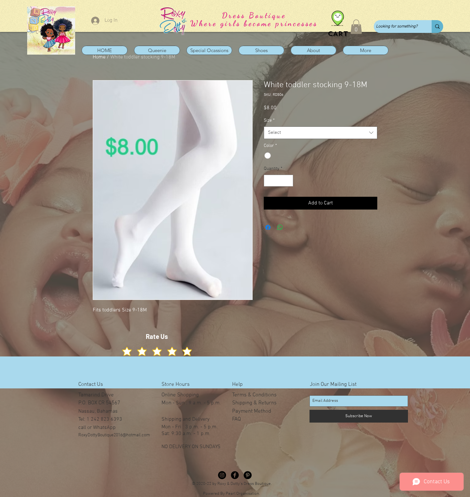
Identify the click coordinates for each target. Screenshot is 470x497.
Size (269, 120)
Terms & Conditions (254, 395)
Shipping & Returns (254, 403)
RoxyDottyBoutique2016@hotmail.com (114, 435)
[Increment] (288, 180)
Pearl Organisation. (243, 493)
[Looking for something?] (437, 26)
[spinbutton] (278, 180)
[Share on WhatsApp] (280, 227)
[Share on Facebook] (268, 227)
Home (99, 57)
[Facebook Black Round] (235, 475)
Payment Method (251, 411)
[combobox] (320, 132)
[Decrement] (269, 180)
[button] (356, 26)
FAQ (236, 419)
